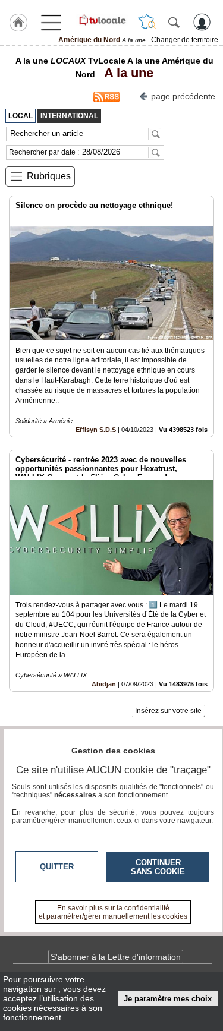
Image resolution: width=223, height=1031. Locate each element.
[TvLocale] (102, 19)
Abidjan (104, 684)
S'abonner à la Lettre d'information (116, 956)
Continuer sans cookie (158, 867)
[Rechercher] (174, 22)
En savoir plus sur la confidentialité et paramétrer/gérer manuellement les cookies (113, 912)
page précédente (183, 96)
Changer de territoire (184, 40)
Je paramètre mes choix (168, 998)
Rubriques (49, 176)
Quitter (57, 866)
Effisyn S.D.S (96, 429)
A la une (125, 72)
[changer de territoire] (147, 22)
